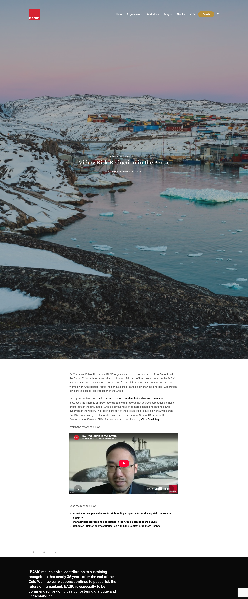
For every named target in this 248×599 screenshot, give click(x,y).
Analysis (168, 14)
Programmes (133, 14)
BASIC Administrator (114, 171)
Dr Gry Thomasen (153, 398)
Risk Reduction (126, 156)
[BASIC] (34, 14)
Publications (153, 14)
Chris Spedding (150, 419)
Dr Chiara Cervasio (107, 398)
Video (136, 156)
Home (119, 14)
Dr (128, 398)
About (180, 14)
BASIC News (114, 156)
